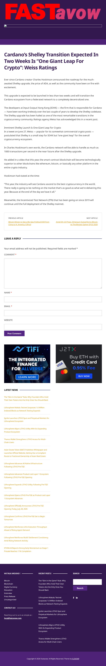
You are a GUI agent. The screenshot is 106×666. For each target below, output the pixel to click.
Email (8, 306)
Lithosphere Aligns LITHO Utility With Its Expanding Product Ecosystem (52, 628)
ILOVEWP (75, 659)
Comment (10, 254)
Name (8, 292)
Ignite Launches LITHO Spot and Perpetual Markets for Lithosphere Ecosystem (53, 614)
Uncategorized (10, 599)
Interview (8, 593)
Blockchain (8, 584)
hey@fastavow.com (13, 618)
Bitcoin (7, 580)
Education (8, 590)
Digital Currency (10, 587)
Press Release (9, 596)
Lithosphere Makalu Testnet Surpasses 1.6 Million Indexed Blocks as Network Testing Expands (53, 600)
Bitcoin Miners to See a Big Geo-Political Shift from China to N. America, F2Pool (28, 223)
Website (8, 320)
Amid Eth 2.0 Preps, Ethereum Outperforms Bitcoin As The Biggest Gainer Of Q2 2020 (77, 223)
